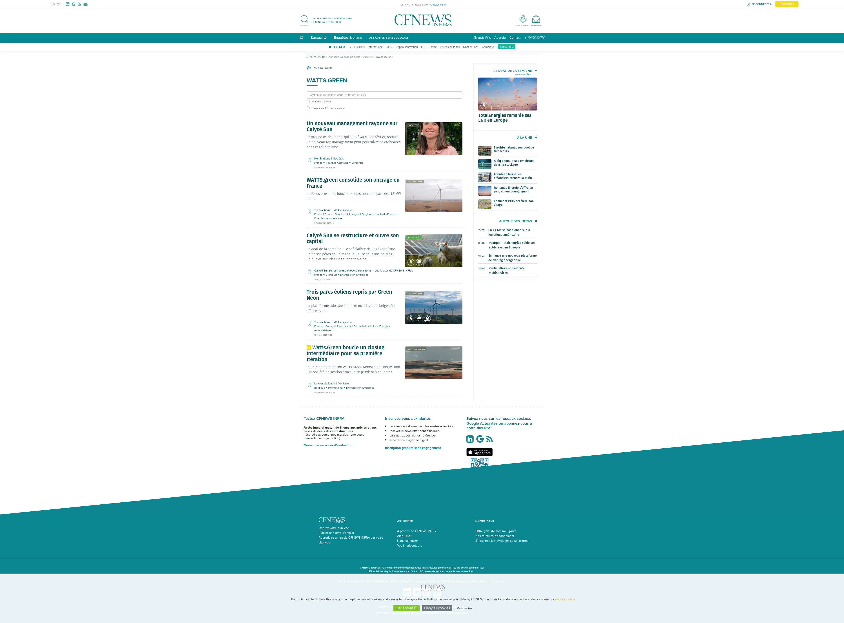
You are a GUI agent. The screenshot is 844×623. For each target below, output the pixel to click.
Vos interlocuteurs (409, 545)
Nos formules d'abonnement (494, 536)
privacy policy (565, 599)
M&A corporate (342, 210)
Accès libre (506, 47)
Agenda (500, 37)
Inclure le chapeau (321, 101)
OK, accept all (406, 608)
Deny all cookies (437, 608)
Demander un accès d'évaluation (328, 445)
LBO (424, 47)
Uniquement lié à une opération (328, 108)
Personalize (464, 608)
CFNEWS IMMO (420, 4)
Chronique (488, 47)
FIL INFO (340, 47)
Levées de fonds (450, 47)
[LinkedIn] (68, 4)
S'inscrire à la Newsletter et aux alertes (501, 540)
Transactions (415, 181)
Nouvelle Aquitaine (337, 163)
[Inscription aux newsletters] (85, 4)
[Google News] (74, 4)
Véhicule (343, 383)
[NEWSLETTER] (536, 18)
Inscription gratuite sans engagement (413, 448)
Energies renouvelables (328, 218)
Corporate (357, 163)
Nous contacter (407, 540)
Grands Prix (482, 37)
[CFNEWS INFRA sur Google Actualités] (481, 440)
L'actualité (319, 37)
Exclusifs (359, 47)
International (375, 47)
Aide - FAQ (404, 536)
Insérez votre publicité (334, 528)
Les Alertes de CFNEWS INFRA (394, 270)
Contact (514, 37)
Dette (433, 47)
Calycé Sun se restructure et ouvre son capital (343, 270)
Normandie (345, 326)
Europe (329, 214)
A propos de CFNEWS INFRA (417, 531)
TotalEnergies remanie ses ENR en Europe (504, 117)
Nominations (470, 47)
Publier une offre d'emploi (336, 533)
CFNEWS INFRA (438, 4)
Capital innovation (407, 47)
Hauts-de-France (385, 214)
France (318, 163)
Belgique (367, 214)
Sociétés (412, 125)
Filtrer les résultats (323, 67)
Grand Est (332, 275)
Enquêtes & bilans (348, 37)
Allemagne (353, 214)
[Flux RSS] (80, 4)
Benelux (340, 214)
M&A (389, 47)
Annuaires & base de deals (389, 38)
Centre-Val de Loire (365, 326)
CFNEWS (405, 4)
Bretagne (331, 326)
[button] (328, 20)
